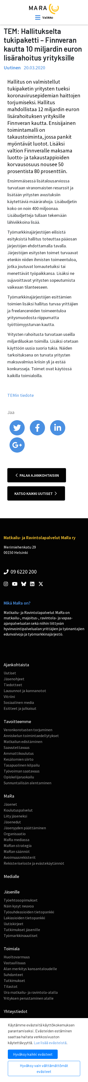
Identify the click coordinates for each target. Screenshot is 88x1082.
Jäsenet (10, 804)
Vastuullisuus (15, 962)
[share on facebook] (38, 434)
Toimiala (12, 948)
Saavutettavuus (17, 747)
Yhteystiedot (15, 1011)
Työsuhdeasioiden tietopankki (29, 911)
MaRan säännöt (17, 851)
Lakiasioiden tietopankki (24, 917)
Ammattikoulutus (19, 753)
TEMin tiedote (20, 395)
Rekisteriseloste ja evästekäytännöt (34, 863)
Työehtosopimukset (21, 900)
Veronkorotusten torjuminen (28, 729)
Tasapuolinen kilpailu (22, 765)
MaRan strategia (18, 845)
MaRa (9, 796)
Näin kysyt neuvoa (19, 906)
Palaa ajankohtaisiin (39, 475)
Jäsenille (12, 892)
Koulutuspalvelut (18, 810)
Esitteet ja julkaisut (20, 708)
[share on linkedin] (57, 434)
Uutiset (10, 672)
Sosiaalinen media (19, 702)
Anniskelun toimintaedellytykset (31, 735)
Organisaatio (15, 833)
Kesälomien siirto (18, 759)
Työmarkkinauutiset (21, 935)
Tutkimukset (14, 980)
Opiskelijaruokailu (19, 776)
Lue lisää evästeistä (50, 1042)
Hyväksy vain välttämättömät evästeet (44, 1068)
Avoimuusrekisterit (20, 857)
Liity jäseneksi (15, 816)
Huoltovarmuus (17, 956)
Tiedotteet (13, 684)
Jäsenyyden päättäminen (25, 827)
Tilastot (11, 986)
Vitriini (9, 696)
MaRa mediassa (16, 839)
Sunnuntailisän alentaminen (27, 782)
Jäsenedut (12, 821)
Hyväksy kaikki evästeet (33, 1054)
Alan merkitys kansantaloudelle (30, 968)
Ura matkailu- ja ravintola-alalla (31, 992)
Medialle (11, 876)
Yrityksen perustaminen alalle (29, 998)
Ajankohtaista (16, 664)
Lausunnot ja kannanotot (25, 690)
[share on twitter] (17, 434)
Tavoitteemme (17, 721)
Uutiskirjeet (13, 923)
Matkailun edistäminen (23, 741)
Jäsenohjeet (14, 678)
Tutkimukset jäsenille (22, 929)
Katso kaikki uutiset (34, 493)
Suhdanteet (13, 974)
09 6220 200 (23, 571)
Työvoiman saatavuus (22, 771)
